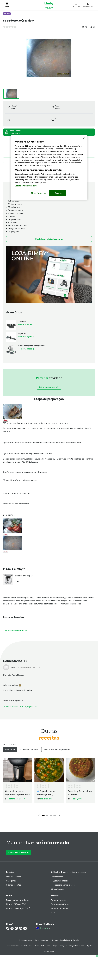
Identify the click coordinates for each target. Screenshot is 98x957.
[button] (7, 5)
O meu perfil (68, 872)
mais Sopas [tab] (10, 749)
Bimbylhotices (57, 889)
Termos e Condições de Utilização (65, 940)
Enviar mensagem (42, 940)
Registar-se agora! (59, 881)
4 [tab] (54, 815)
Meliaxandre (46, 799)
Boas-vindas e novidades (17, 900)
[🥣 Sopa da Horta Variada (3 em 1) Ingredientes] (49, 770)
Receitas (10, 872)
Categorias (11, 881)
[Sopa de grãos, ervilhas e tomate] (80, 770)
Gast (13, 667)
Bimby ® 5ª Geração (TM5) (18, 908)
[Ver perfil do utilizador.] (6, 667)
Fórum (9, 895)
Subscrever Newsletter (18, 852)
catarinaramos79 (17, 799)
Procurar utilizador (59, 908)
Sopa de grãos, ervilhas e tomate (80, 793)
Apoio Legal (49, 952)
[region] (49, 167)
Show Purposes (38, 193)
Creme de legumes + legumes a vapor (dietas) (17, 793)
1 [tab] (43, 815)
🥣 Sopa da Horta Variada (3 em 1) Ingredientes (45, 793)
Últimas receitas (13, 885)
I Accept (58, 193)
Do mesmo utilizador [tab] (29, 749)
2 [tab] (47, 815)
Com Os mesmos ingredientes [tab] (56, 749)
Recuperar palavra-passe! (63, 885)
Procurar (55, 895)
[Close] (84, 138)
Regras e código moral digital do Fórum (68, 946)
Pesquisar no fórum (60, 904)
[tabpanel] (49, 788)
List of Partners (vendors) (26, 186)
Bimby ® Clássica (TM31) (17, 904)
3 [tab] (51, 815)
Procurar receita (13, 876)
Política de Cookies (42, 946)
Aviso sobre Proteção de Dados (19, 946)
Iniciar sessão (57, 876)
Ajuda (89, 946)
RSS (53, 912)
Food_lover (77, 799)
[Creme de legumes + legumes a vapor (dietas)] (17, 770)
